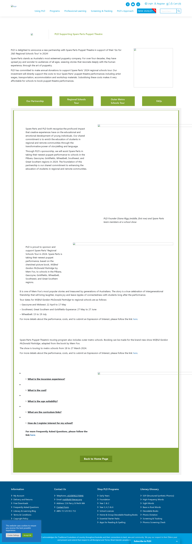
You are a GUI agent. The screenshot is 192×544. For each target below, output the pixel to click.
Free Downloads (20, 503)
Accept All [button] (27, 535)
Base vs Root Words (152, 507)
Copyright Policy (20, 518)
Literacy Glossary (149, 489)
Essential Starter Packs (110, 518)
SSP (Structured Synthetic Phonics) (158, 495)
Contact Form (63, 507)
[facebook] (128, 4)
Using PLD (40, 10)
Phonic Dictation (150, 514)
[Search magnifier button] (178, 11)
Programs (55, 10)
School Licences (107, 511)
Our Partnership (35, 101)
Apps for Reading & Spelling (112, 522)
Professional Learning (75, 10)
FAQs (159, 101)
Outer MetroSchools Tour (118, 101)
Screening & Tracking (102, 10)
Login (150, 3)
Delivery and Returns (23, 499)
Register (160, 3)
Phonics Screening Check (154, 522)
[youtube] (133, 4)
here (135, 319)
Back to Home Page (96, 458)
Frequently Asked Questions (26, 507)
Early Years (104, 495)
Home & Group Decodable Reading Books (119, 514)
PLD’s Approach (125, 10)
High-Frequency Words (153, 499)
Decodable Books (150, 511)
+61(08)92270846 (74, 495)
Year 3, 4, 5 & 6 (106, 507)
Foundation (105, 499)
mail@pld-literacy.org (72, 499)
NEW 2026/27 (147, 10)
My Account (18, 495)
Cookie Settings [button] (13, 535)
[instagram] (138, 4)
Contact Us (60, 489)
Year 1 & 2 (104, 503)
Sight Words (148, 503)
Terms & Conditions (22, 514)
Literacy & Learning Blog (24, 511)
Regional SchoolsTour (76, 101)
